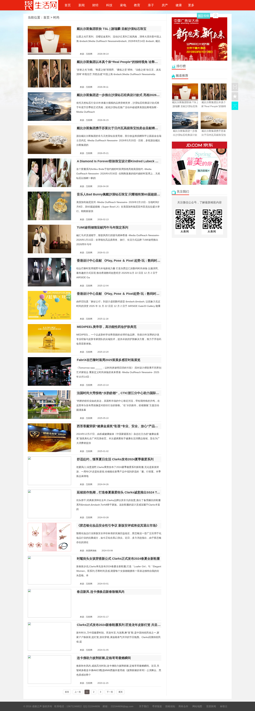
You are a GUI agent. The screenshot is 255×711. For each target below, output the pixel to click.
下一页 (110, 692)
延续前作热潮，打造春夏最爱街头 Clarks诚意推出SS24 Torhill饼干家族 (119, 492)
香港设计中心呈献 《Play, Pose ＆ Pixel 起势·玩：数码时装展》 (119, 260)
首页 (68, 5)
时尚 (56, 17)
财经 (95, 5)
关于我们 (144, 706)
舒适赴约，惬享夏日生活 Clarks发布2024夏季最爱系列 (115, 459)
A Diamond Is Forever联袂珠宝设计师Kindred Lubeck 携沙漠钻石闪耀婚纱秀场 (119, 161)
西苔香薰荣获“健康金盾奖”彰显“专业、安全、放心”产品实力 (119, 426)
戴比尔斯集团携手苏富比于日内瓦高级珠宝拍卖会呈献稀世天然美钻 (119, 128)
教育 (137, 5)
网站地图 (197, 706)
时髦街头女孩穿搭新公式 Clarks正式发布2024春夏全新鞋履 (118, 558)
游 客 (221, 15)
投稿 (206, 15)
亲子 (151, 5)
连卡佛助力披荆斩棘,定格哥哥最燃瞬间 (104, 658)
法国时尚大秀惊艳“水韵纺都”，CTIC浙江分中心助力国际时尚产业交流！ (119, 393)
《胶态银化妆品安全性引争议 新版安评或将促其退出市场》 (118, 525)
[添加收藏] (235, 96)
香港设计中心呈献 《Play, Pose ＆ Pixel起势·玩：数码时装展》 (119, 293)
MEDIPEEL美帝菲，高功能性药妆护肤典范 (107, 327)
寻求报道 (157, 706)
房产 (165, 5)
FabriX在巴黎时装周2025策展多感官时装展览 (108, 360)
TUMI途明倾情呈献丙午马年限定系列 (102, 227)
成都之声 (40, 5)
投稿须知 (170, 706)
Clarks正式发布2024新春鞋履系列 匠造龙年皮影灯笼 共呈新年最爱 (119, 625)
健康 (179, 5)
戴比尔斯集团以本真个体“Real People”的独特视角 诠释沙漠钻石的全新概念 (119, 62)
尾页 (120, 692)
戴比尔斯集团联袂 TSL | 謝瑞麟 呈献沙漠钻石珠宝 (111, 29)
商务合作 (183, 706)
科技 (109, 5)
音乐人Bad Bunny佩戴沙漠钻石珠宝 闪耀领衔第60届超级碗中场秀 (119, 194)
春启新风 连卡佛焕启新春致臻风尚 (101, 591)
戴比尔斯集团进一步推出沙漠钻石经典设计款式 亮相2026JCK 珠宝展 (119, 95)
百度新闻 (211, 706)
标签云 (223, 706)
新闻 (81, 5)
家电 (123, 5)
